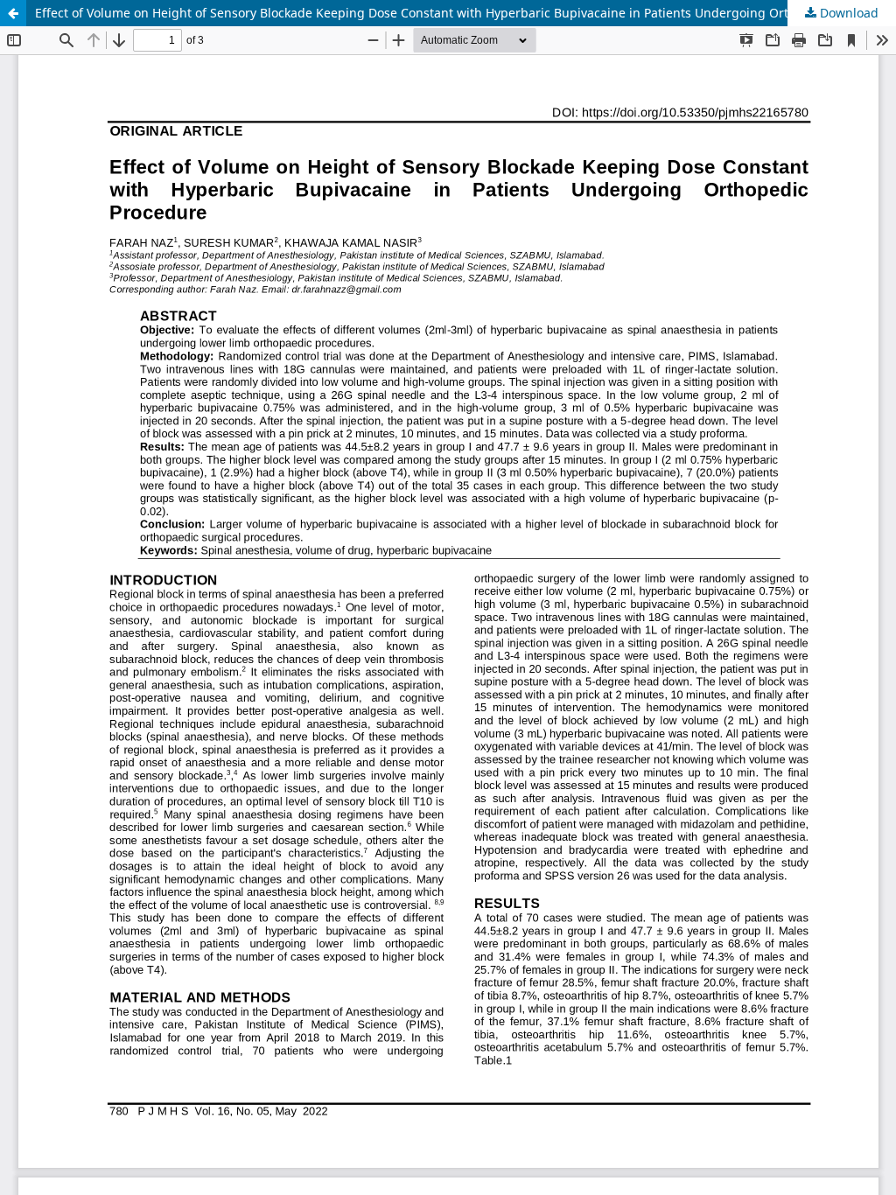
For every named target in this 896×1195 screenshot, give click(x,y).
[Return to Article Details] (13, 13)
